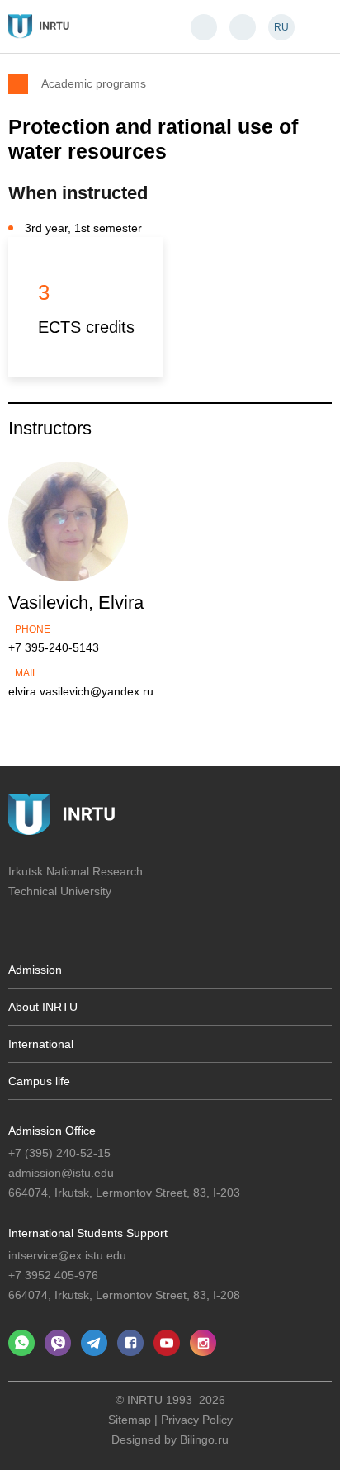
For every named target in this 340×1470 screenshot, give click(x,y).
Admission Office (52, 1130)
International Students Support (88, 1233)
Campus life (39, 1081)
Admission (35, 969)
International (40, 1043)
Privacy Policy (197, 1419)
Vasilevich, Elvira (76, 602)
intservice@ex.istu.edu (67, 1255)
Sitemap (129, 1419)
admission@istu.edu (61, 1172)
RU (281, 27)
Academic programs (93, 83)
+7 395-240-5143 (53, 647)
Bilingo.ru (204, 1439)
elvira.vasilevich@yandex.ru (80, 691)
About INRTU (43, 1006)
